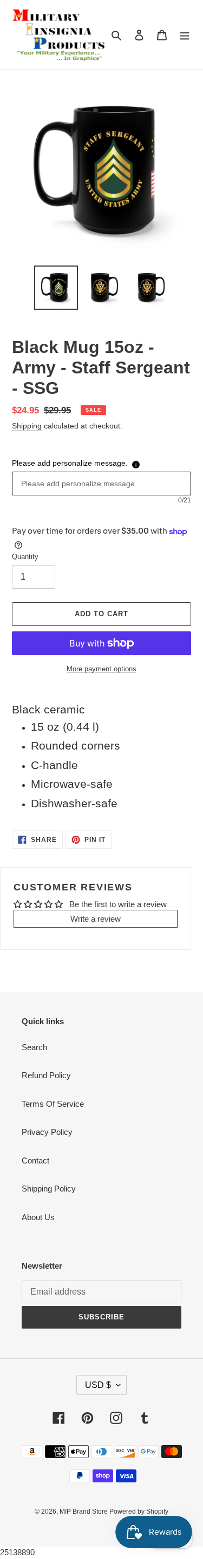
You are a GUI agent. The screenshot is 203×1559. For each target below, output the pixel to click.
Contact (35, 1160)
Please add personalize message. (70, 463)
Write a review (95, 918)
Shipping (27, 425)
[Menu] (184, 34)
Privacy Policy (47, 1131)
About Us (38, 1217)
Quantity (25, 557)
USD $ (98, 1385)
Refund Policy (46, 1075)
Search (34, 1047)
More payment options (101, 669)
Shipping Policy (49, 1188)
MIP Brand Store (84, 1511)
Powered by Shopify (138, 1511)
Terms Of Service (53, 1103)
